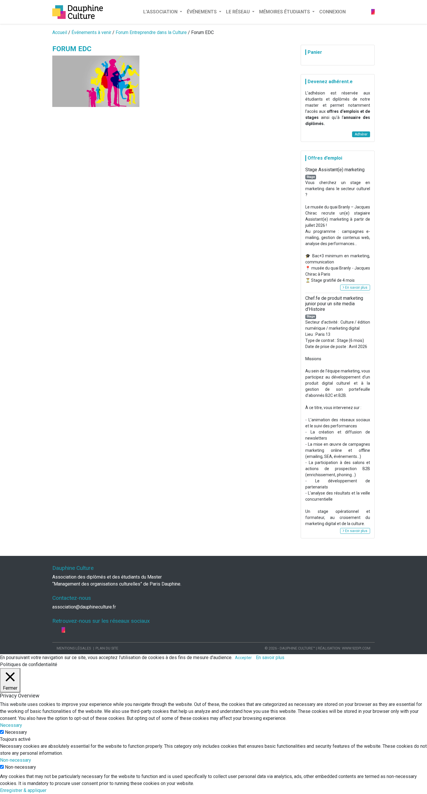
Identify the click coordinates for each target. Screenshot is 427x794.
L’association (161, 12)
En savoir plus (355, 288)
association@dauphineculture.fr (84, 607)
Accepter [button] (243, 657)
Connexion (332, 12)
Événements (202, 12)
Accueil (59, 32)
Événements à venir (91, 32)
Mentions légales (74, 648)
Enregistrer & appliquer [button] (23, 790)
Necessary (16, 732)
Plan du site (107, 648)
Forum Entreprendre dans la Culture (151, 32)
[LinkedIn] (369, 12)
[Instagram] (373, 12)
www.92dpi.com (356, 648)
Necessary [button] (11, 725)
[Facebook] (364, 12)
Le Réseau (238, 12)
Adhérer (361, 134)
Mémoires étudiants (285, 12)
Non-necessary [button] (15, 760)
